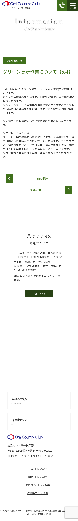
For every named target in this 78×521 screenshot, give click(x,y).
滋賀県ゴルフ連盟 (37, 493)
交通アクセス (39, 293)
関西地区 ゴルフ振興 (37, 485)
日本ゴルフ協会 (37, 469)
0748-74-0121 (30, 257)
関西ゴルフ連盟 (37, 477)
